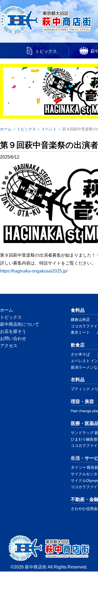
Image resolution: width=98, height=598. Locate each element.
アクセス (8, 345)
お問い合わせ (13, 338)
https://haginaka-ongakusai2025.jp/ (34, 270)
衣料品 (78, 379)
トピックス (46, 51)
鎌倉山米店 (80, 319)
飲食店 (78, 344)
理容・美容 (82, 401)
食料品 (78, 309)
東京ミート (80, 332)
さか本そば (80, 354)
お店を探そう (13, 331)
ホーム (6, 309)
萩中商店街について (19, 324)
